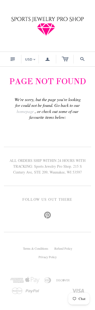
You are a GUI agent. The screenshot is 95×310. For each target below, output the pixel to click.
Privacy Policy (48, 257)
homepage (25, 111)
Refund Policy (63, 248)
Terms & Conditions (35, 248)
